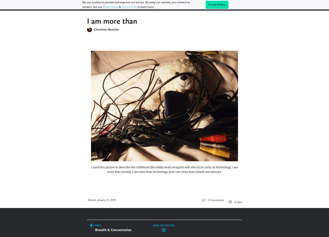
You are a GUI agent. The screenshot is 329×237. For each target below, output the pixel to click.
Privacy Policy (110, 6)
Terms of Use (129, 6)
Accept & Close (217, 4)
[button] (203, 200)
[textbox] (164, 111)
